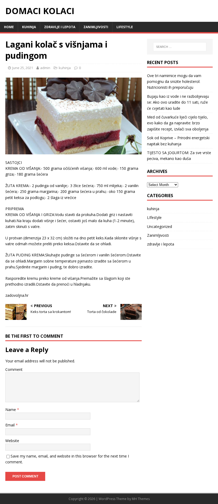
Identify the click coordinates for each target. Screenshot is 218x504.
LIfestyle (124, 27)
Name (11, 409)
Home (9, 27)
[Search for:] (179, 46)
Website (12, 440)
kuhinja (29, 27)
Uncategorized (159, 226)
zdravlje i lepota (59, 27)
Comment (14, 369)
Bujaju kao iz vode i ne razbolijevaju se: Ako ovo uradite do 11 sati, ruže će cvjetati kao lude (178, 102)
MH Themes (141, 499)
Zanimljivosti (95, 27)
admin (45, 67)
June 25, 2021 (22, 67)
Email (10, 424)
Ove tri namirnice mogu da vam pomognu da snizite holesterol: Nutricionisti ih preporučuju (174, 81)
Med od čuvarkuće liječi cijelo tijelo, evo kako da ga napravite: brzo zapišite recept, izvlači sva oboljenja (177, 123)
